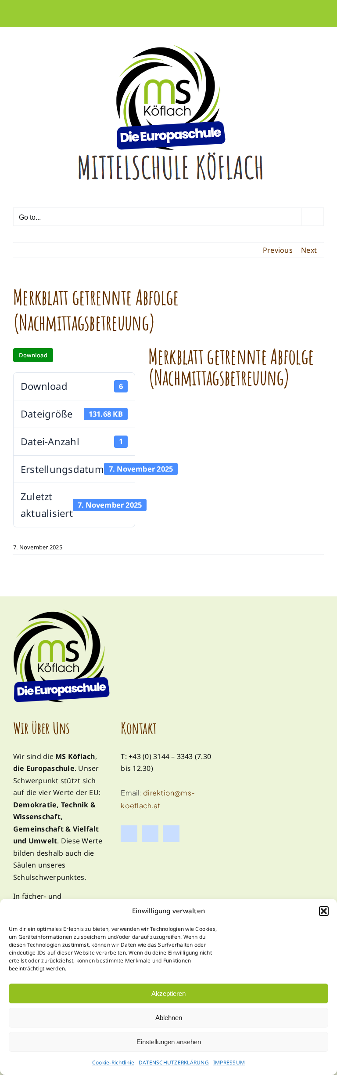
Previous (278, 250)
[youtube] (171, 833)
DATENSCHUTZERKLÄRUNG (174, 1062)
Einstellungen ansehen (168, 1042)
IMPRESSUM (229, 1062)
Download (33, 355)
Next (309, 250)
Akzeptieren (168, 993)
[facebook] (129, 833)
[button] (323, 911)
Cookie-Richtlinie (113, 1062)
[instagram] (150, 833)
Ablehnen (168, 1017)
